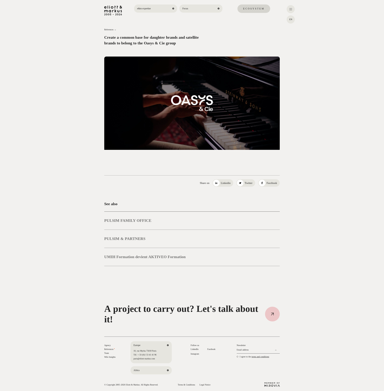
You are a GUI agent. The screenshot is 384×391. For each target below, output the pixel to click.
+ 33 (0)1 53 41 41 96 (147, 355)
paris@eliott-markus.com (144, 359)
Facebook (211, 349)
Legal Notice (205, 385)
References (108, 29)
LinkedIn (194, 349)
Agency (107, 345)
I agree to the (254, 357)
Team (106, 353)
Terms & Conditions (186, 385)
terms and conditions (260, 357)
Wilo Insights (110, 357)
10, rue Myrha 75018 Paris (145, 351)
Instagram (195, 354)
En (290, 19)
